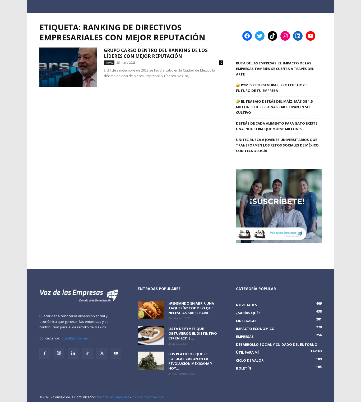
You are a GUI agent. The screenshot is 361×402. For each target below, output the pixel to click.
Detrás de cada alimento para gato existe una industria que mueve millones (276, 126)
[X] (101, 353)
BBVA (109, 63)
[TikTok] (87, 353)
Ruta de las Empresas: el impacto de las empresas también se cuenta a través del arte (275, 69)
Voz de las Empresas (113, 397)
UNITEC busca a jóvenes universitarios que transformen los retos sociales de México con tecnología (277, 145)
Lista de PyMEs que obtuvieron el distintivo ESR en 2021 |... (192, 333)
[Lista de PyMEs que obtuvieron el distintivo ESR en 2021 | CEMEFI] (151, 335)
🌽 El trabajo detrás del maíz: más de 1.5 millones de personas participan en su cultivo (274, 107)
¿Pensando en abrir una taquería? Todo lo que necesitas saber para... (191, 308)
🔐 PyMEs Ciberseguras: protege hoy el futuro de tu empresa (272, 88)
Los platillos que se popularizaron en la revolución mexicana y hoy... (190, 361)
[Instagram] (59, 353)
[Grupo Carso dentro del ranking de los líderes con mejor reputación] (68, 67)
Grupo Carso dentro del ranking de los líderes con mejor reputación (156, 53)
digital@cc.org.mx (75, 338)
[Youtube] (116, 353)
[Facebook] (44, 353)
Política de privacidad (148, 397)
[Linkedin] (73, 353)
